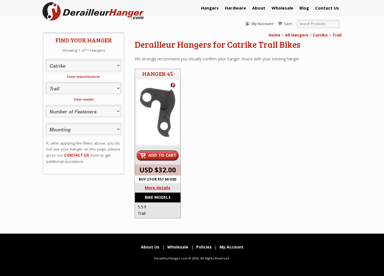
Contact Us (327, 8)
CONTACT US (76, 155)
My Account (262, 23)
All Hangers (296, 35)
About (258, 8)
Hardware (235, 8)
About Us (150, 247)
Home (275, 35)
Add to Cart (162, 155)
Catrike (320, 35)
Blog (304, 8)
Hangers (210, 8)
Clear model (84, 99)
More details (157, 187)
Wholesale (282, 8)
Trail (337, 35)
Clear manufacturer (83, 76)
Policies (204, 247)
